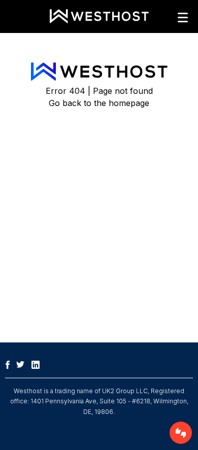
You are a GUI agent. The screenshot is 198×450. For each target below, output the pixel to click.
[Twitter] (22, 364)
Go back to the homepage (99, 103)
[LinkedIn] (38, 364)
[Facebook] (10, 364)
